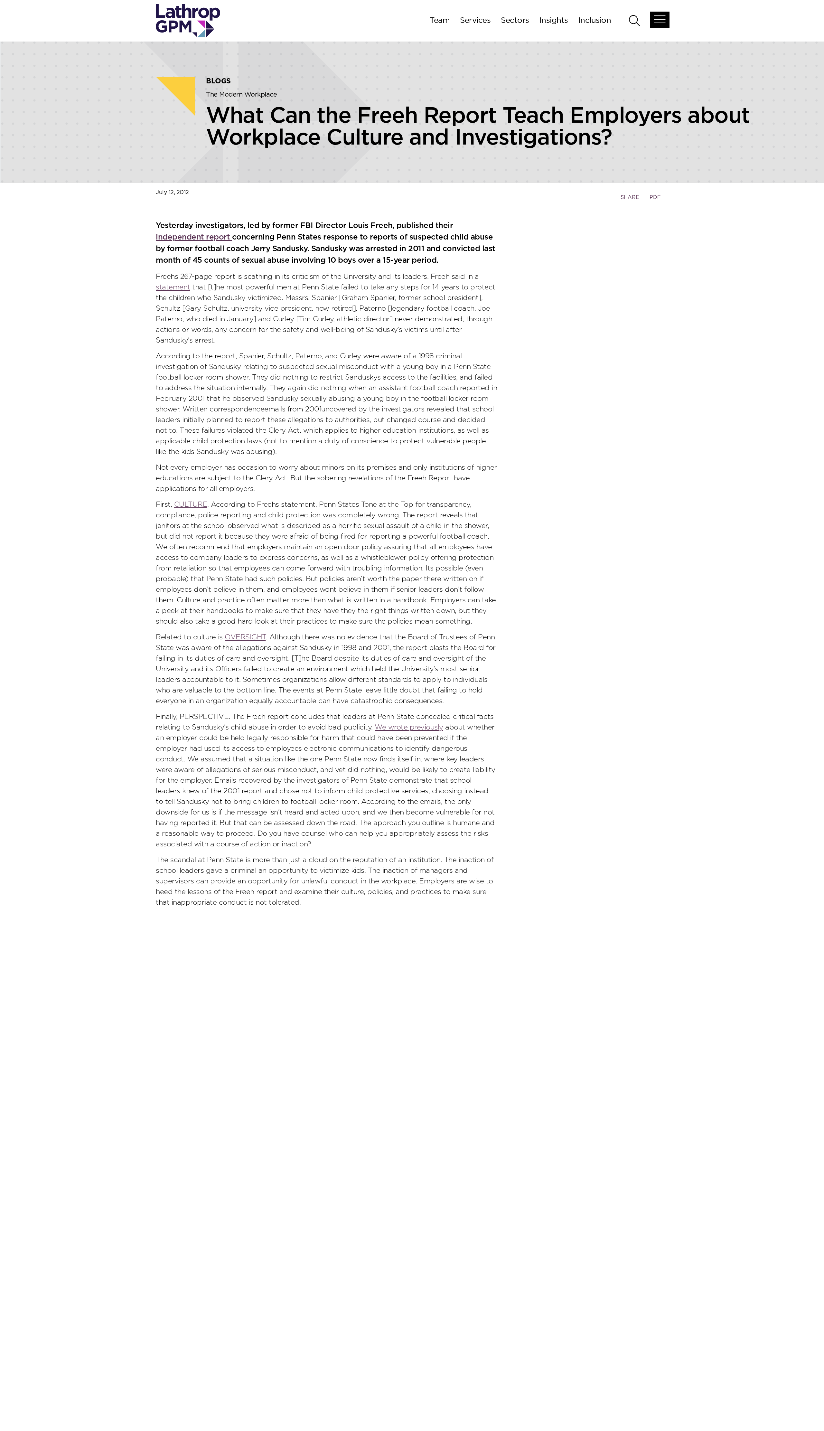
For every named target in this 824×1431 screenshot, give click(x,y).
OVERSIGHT (245, 637)
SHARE (629, 200)
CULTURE (191, 504)
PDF (655, 197)
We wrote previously (409, 727)
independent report (194, 237)
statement (173, 287)
